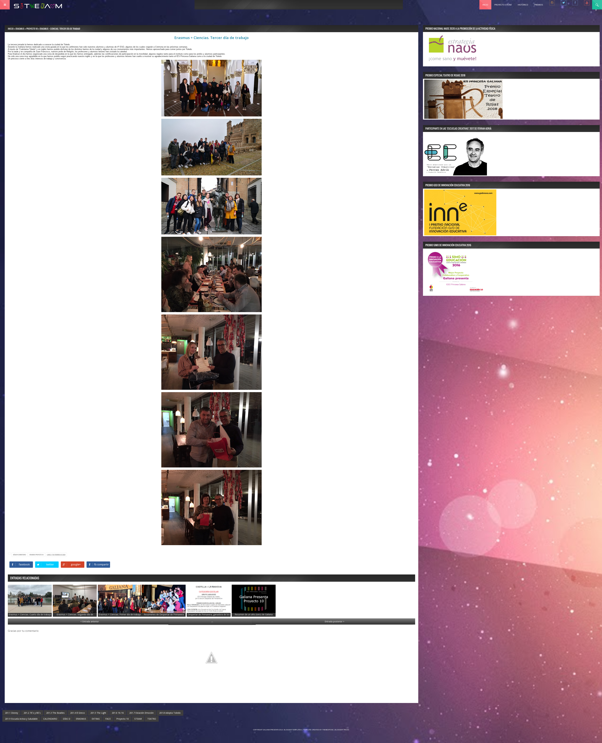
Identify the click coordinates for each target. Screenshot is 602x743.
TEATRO (151, 718)
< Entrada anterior (89, 621)
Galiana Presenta (271, 730)
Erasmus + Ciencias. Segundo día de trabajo (75, 616)
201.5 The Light (98, 712)
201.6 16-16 (118, 712)
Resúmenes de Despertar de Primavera (164, 614)
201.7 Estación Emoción (141, 712)
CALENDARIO (50, 718)
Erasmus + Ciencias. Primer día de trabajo (120, 614)
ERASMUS (32, 554)
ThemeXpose (327, 730)
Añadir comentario (19, 554)
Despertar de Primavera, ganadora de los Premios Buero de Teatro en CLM (209, 616)
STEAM (138, 718)
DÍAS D (66, 718)
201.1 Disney (11, 712)
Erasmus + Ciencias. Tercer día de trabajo (211, 37)
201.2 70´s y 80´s (32, 712)
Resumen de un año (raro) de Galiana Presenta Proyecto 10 (254, 616)
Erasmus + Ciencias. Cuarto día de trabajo (30, 614)
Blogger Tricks (342, 730)
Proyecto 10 (39, 554)
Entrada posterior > (334, 621)
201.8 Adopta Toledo (170, 712)
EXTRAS (96, 718)
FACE (108, 718)
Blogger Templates (293, 730)
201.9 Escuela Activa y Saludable (21, 718)
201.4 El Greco (77, 712)
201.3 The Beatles (55, 712)
